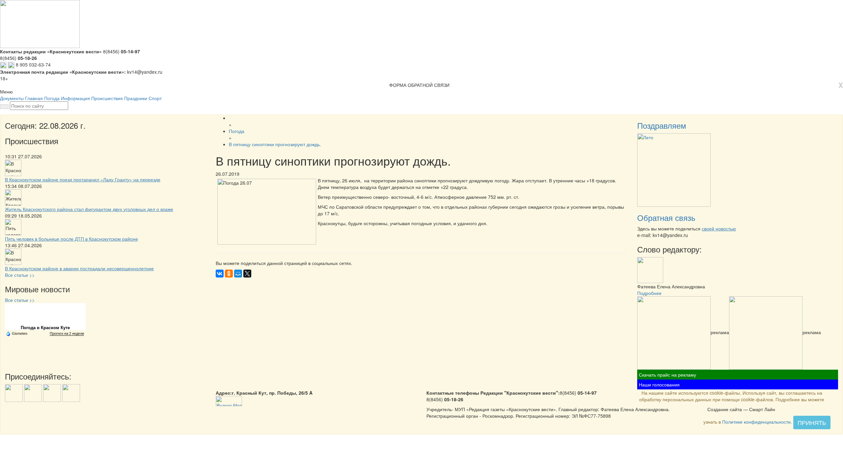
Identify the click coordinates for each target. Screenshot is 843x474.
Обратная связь (666, 217)
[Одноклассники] (229, 273)
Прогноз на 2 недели (67, 333)
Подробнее (649, 293)
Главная (34, 98)
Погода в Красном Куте (45, 327)
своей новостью (719, 228)
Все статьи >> (20, 275)
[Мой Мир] (238, 273)
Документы (12, 98)
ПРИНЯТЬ (812, 422)
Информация (75, 98)
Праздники (135, 98)
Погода (52, 98)
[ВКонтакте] (220, 273)
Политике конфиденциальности (756, 421)
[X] (247, 273)
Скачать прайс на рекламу (667, 374)
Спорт (155, 98)
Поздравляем (661, 125)
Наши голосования (659, 384)
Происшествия (107, 98)
